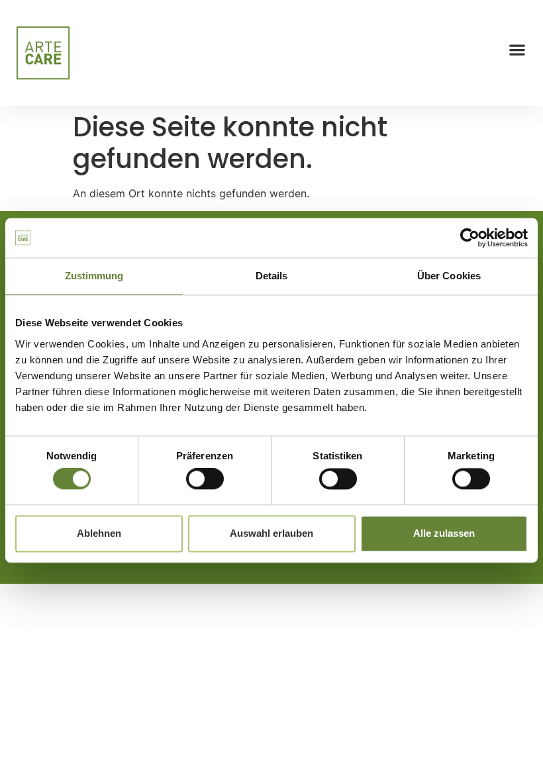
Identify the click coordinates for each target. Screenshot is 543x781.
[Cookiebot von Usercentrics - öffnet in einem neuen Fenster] (470, 238)
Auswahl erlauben (271, 533)
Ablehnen (99, 533)
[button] (517, 50)
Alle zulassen (444, 533)
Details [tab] (272, 275)
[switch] (205, 479)
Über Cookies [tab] (449, 275)
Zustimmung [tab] (94, 275)
